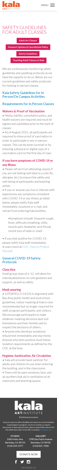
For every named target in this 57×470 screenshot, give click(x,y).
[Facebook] (16, 462)
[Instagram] (28, 462)
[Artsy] (35, 462)
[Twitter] (22, 462)
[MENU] (52, 5)
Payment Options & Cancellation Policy (28, 47)
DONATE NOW (28, 454)
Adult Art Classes (28, 40)
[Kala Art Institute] (11, 5)
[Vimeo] (41, 462)
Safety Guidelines (28, 53)
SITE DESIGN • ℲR (28, 468)
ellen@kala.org (45, 430)
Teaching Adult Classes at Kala (28, 60)
